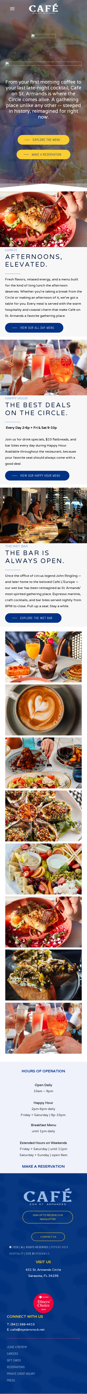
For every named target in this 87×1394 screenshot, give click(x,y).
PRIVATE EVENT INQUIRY (21, 1374)
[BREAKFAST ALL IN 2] (44, 657)
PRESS (11, 1380)
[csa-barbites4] (44, 976)
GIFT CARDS (14, 1360)
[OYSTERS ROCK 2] (44, 816)
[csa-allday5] (44, 923)
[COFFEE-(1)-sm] (44, 710)
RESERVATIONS (16, 1367)
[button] (12, 8)
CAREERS (12, 1354)
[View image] (44, 763)
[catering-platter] (44, 869)
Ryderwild (42, 1253)
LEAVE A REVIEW (17, 1347)
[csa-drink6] (44, 1029)
